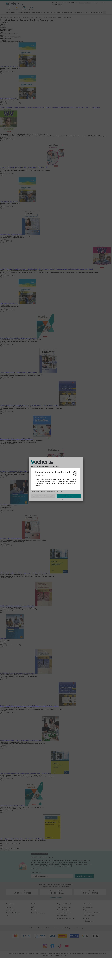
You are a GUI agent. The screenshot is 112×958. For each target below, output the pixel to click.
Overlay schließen (75, 473)
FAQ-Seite (38, 485)
